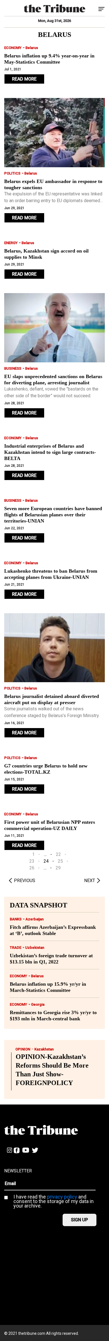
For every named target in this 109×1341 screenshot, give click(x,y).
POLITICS (12, 173)
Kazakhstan (44, 1049)
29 (58, 868)
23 (31, 861)
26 (31, 868)
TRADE (15, 947)
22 (58, 854)
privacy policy (62, 1197)
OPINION (22, 1049)
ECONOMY (13, 48)
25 (60, 861)
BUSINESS (12, 368)
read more (24, 79)
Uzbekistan (34, 947)
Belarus (31, 48)
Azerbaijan (34, 919)
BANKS (16, 919)
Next (89, 880)
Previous (24, 880)
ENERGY (11, 243)
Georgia (37, 1004)
